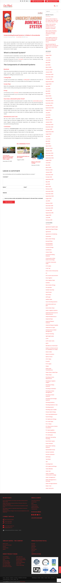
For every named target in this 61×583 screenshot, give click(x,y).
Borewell (33, 548)
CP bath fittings (6, 557)
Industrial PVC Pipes (50, 327)
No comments (19, 37)
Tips (47, 461)
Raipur (49, 578)
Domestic (33, 543)
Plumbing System (50, 407)
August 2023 (48, 134)
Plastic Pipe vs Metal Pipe (51, 372)
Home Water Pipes (50, 308)
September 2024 (50, 108)
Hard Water (48, 294)
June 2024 (48, 115)
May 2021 (48, 182)
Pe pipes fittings (19, 561)
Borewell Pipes (49, 241)
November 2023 (49, 127)
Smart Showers (49, 443)
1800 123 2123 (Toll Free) (9, 519)
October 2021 (49, 177)
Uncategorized (49, 464)
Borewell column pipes (7, 566)
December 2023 (49, 124)
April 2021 (48, 184)
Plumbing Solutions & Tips (52, 405)
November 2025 (49, 77)
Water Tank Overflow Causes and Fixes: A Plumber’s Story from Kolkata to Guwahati (51, 26)
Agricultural (33, 546)
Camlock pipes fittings (20, 562)
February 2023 (49, 148)
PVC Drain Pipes (49, 421)
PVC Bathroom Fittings (51, 419)
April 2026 (48, 65)
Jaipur (56, 578)
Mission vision (5, 543)
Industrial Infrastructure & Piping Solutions (52, 313)
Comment (5, 177)
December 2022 (49, 153)
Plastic (47, 366)
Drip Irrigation (49, 278)
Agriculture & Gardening (51, 234)
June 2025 (48, 89)
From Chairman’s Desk (7, 545)
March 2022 (48, 167)
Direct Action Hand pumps (52, 271)
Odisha (42, 578)
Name (4, 187)
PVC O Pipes (48, 424)
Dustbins (48, 283)
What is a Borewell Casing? (35, 162)
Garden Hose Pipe (50, 290)
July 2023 (48, 136)
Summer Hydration (50, 454)
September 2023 (50, 132)
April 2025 (48, 93)
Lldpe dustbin (18, 564)
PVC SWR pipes (49, 435)
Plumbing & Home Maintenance (50, 378)
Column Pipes (49, 252)
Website (5, 193)
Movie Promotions (50, 354)
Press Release (34, 505)
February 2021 (49, 189)
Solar (32, 552)
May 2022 (48, 165)
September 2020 (50, 196)
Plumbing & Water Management (50, 391)
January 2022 (49, 172)
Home (4, 578)
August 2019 (48, 215)
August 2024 (48, 110)
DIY (46, 273)
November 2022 (49, 155)
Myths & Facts (49, 357)
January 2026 (49, 72)
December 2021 (49, 175)
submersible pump (37, 101)
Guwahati (53, 578)
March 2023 (48, 146)
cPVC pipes (48, 266)
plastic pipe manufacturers (49, 369)
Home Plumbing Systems (51, 302)
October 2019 (49, 210)
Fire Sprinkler (49, 287)
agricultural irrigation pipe (52, 227)
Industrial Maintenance (51, 316)
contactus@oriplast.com (9, 526)
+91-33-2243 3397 (8, 523)
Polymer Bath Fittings (51, 412)
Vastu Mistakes (49, 469)
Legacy (4, 549)
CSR (17, 579)
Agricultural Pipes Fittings (51, 229)
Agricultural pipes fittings (21, 559)
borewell (21, 59)
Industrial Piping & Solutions (50, 322)
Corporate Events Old (35, 500)
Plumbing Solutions (50, 402)
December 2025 (49, 74)
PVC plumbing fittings (51, 432)
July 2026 (48, 58)
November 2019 (49, 208)
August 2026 (48, 55)
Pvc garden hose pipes (20, 558)
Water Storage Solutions (51, 483)
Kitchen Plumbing (50, 334)
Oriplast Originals (34, 506)
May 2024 (48, 117)
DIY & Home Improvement (52, 275)
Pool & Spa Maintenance (51, 414)
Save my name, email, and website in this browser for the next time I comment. (24, 198)
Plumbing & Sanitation (51, 388)
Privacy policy (22, 581)
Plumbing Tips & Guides (51, 409)
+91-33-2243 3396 (8, 521)
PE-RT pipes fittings (6, 562)
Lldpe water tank (19, 557)
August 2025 (48, 84)
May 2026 (48, 62)
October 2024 (49, 105)
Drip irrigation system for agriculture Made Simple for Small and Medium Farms (51, 40)
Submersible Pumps (50, 450)
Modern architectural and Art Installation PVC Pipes (52, 349)
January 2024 (49, 122)
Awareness (48, 236)
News (32, 503)
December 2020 (49, 191)
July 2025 (48, 86)
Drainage (33, 550)
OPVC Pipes (48, 359)
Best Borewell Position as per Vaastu (23, 157)
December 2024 (49, 101)
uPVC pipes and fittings (51, 466)
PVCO (4, 559)
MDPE (47, 343)
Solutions (11, 578)
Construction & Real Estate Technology (50, 259)
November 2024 (49, 103)
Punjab (45, 578)
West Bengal (34, 578)
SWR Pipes (48, 457)
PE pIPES (48, 361)
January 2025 (49, 98)
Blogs (15, 579)
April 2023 (48, 144)
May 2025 (48, 91)
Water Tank (48, 486)
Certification (49, 250)
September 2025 (50, 82)
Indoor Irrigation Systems (51, 310)
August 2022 (48, 160)
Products (16, 578)
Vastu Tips (48, 471)
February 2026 (49, 70)
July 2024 (48, 113)
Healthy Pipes (49, 299)
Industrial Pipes (49, 319)
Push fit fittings (49, 417)
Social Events (33, 502)
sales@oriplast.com (8, 527)
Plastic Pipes (49, 375)
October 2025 (49, 79)
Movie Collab (49, 352)
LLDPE (47, 338)
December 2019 (49, 206)
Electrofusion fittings (50, 285)
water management (50, 477)
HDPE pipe (48, 297)
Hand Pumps (49, 292)
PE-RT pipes (48, 364)
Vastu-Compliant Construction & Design (51, 474)
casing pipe (26, 80)
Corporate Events (6, 579)
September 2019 (49, 213)
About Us (7, 578)
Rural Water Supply (50, 441)
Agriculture (48, 232)
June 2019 (48, 218)
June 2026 (48, 60)
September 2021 (49, 179)
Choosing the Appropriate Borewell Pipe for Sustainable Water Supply (8, 157)
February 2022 (49, 170)
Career (11, 579)
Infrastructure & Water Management (51, 330)
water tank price (50, 488)
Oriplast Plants (5, 548)
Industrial (33, 545)
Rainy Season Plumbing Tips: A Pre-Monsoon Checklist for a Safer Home (51, 33)
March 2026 (48, 67)
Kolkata (38, 578)
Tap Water (48, 459)
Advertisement (34, 509)
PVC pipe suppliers (50, 430)
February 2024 (49, 120)
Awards (4, 546)
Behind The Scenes (35, 507)
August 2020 (48, 198)
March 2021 (48, 186)
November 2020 (49, 194)
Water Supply (34, 549)
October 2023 (49, 129)
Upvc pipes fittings (6, 564)
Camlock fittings (49, 247)
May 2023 (48, 141)
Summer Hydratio (50, 452)
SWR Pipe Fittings (6, 561)
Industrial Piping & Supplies (52, 325)
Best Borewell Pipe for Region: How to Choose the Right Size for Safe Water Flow (52, 46)
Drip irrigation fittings (7, 565)
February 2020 (49, 203)
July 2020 (48, 201)
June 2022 (48, 163)
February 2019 (49, 220)
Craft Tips (48, 268)
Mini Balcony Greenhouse (51, 346)
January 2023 (49, 151)
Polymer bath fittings (20, 565)
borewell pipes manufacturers (49, 244)
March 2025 (48, 96)
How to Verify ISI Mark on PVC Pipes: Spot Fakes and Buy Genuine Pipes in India (52, 20)
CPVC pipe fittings (6, 558)
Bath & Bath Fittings (50, 239)
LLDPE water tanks (50, 341)
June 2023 (48, 139)
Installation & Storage (22, 578)
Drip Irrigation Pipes (50, 280)
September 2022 (50, 158)
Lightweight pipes (50, 336)
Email (25, 187)
